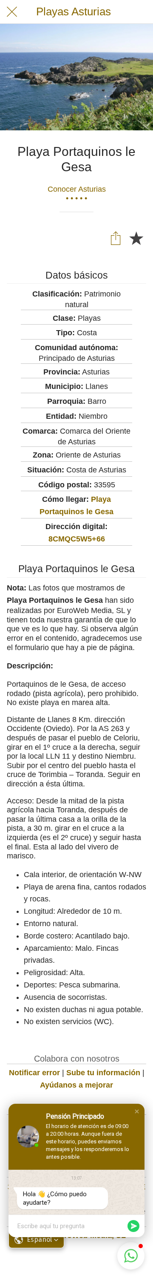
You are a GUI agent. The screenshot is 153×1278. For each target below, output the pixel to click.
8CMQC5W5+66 (76, 539)
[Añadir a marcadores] (136, 237)
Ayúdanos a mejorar (76, 1085)
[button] (137, 1111)
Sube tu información (103, 1072)
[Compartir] (115, 237)
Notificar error (34, 1072)
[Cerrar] (12, 12)
